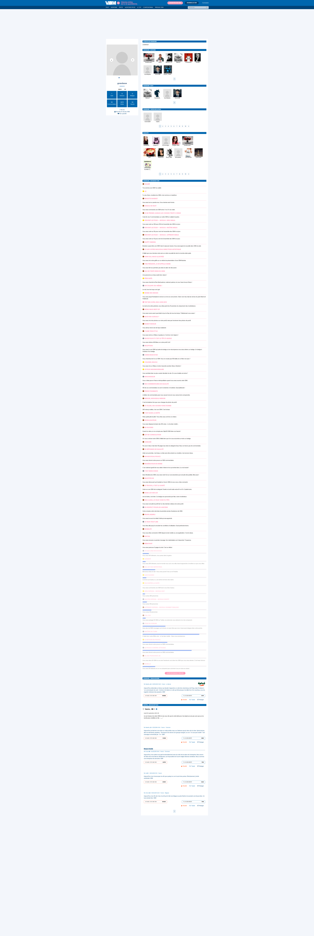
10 (185, 126)
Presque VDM (159, 7)
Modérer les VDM (192, 3)
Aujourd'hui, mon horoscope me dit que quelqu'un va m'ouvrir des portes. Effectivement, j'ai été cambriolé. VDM (171, 777)
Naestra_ (148, 709)
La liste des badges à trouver (175, 673)
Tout (107, 7)
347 (125, 89)
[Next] (189, 126)
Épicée (121, 7)
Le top (139, 7)
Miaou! (120, 89)
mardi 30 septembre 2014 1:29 (151, 713)
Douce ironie (148, 749)
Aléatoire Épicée (130, 7)
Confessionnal (148, 7)
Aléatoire (114, 7)
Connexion (205, 3)
